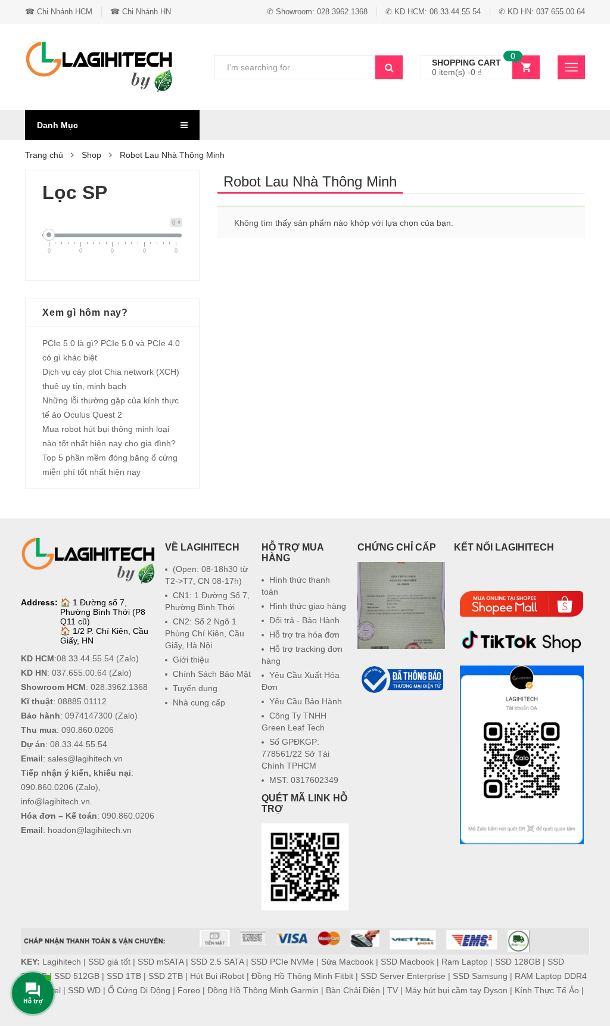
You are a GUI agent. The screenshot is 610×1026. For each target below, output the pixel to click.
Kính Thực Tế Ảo (547, 990)
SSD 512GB (76, 976)
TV (392, 990)
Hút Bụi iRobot (217, 976)
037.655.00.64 (79, 672)
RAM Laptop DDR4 (551, 976)
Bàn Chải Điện (353, 990)
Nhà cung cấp (199, 702)
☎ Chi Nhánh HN (140, 11)
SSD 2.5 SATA (217, 961)
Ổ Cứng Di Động (139, 990)
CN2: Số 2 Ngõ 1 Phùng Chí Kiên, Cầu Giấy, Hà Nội (204, 633)
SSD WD (84, 990)
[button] (401, 724)
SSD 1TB (124, 976)
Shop (91, 155)
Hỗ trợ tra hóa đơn (304, 634)
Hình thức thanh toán (296, 585)
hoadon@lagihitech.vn (90, 830)
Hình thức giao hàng (307, 606)
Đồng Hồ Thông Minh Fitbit (302, 976)
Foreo (189, 990)
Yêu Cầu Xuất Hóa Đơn (301, 681)
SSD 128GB (517, 961)
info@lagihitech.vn (55, 801)
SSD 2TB (165, 976)
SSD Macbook (407, 961)
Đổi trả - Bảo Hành (304, 620)
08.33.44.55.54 (85, 658)
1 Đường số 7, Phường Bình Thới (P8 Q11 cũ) (102, 612)
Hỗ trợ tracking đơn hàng (302, 655)
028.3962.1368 (119, 687)
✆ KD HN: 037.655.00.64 (542, 11)
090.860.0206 (87, 730)
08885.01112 (82, 701)
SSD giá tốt (109, 961)
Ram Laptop (464, 961)
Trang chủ (44, 155)
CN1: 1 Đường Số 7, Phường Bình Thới (207, 601)
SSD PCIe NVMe (282, 961)
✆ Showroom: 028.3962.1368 (317, 11)
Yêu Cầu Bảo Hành (305, 701)
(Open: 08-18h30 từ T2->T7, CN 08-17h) (206, 575)
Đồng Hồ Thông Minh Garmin (263, 990)
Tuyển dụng (195, 688)
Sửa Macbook (347, 961)
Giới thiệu (191, 659)
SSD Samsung (480, 976)
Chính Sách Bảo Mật (212, 674)
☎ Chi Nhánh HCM (58, 11)
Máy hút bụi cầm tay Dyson (456, 990)
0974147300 (89, 715)
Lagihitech (61, 961)
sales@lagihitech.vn (85, 758)
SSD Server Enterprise (403, 976)
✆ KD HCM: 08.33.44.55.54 (433, 11)
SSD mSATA (160, 961)
